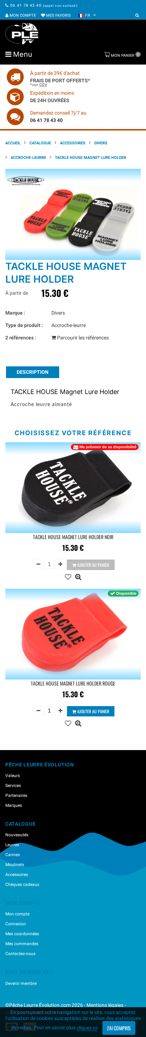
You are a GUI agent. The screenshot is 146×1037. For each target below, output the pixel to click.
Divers (100, 143)
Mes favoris (58, 15)
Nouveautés (16, 834)
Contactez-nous (20, 953)
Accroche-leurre (28, 157)
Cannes (12, 854)
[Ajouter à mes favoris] (68, 576)
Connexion (15, 923)
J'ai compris (119, 1028)
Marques (13, 805)
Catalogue (40, 143)
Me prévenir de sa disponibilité (107, 447)
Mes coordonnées (22, 933)
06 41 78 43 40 (26, 5)
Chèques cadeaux (22, 884)
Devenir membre (20, 983)
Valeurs (12, 775)
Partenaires (16, 795)
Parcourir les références (82, 337)
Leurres (12, 844)
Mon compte (22, 15)
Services (13, 785)
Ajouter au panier (92, 565)
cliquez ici (87, 1028)
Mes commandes (21, 943)
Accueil (13, 143)
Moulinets (14, 864)
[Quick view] (78, 576)
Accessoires (72, 143)
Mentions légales (104, 1005)
